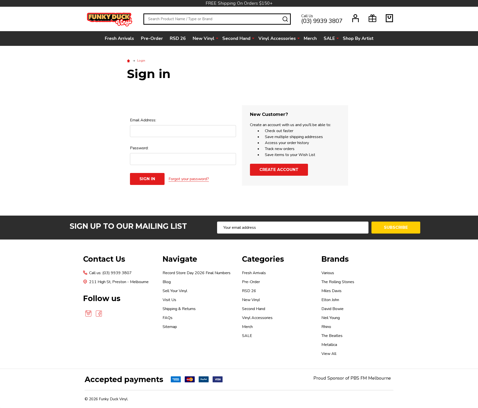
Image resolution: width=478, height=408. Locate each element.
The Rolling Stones (337, 282)
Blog (167, 282)
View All (328, 353)
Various (327, 273)
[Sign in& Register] (355, 18)
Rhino (326, 326)
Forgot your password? (189, 179)
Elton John (330, 300)
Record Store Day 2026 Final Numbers (197, 273)
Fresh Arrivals (119, 38)
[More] (217, 38)
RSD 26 (178, 38)
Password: (139, 148)
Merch (310, 38)
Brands (335, 259)
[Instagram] (88, 313)
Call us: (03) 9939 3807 (110, 273)
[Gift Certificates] (372, 18)
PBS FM (359, 378)
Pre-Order (152, 38)
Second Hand (236, 38)
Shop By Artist (358, 38)
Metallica (329, 344)
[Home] (129, 61)
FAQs (168, 318)
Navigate (180, 259)
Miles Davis (331, 291)
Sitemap (170, 326)
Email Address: (143, 120)
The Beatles (332, 335)
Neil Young (330, 318)
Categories (263, 259)
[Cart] (389, 18)
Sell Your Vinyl (175, 291)
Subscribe (396, 227)
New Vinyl (203, 38)
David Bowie (332, 309)
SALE (329, 38)
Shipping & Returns (179, 309)
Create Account (279, 169)
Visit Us (169, 300)
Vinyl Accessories (277, 38)
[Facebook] (99, 313)
